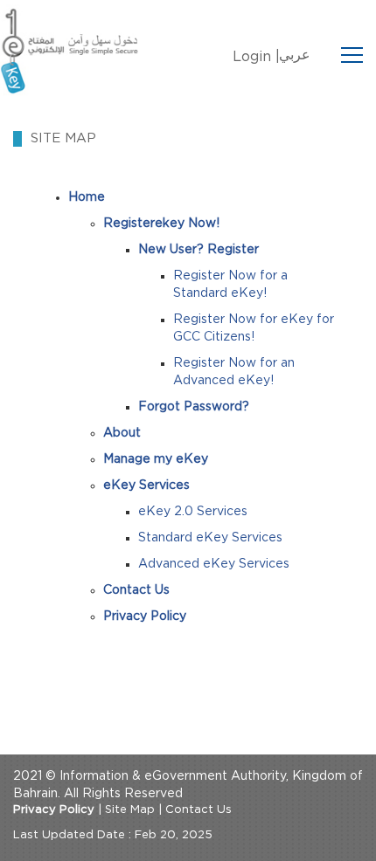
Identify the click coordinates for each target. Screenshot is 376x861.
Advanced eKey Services (213, 564)
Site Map (130, 810)
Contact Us (198, 810)
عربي (294, 55)
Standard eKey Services (210, 538)
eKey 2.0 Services (192, 512)
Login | (256, 57)
